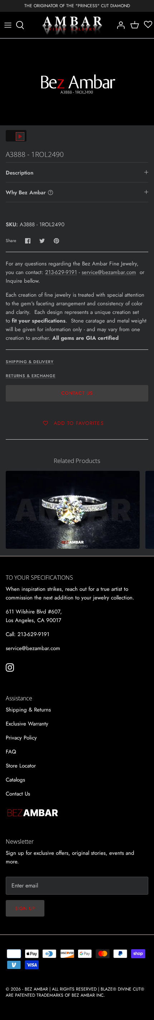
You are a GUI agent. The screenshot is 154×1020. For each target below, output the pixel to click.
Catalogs (15, 780)
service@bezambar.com (109, 272)
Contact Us (76, 393)
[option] (77, 81)
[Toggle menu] (8, 25)
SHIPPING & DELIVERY (30, 362)
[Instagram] (10, 667)
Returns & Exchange (31, 376)
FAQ (11, 752)
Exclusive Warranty (27, 724)
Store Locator (21, 766)
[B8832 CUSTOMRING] (73, 510)
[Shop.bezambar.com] (72, 25)
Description (19, 173)
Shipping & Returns (28, 710)
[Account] (119, 25)
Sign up (25, 908)
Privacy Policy (21, 738)
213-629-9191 (61, 272)
